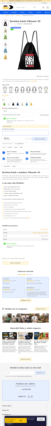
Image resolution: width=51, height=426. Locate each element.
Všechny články (25, 359)
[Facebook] (29, 397)
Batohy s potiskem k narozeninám (40, 232)
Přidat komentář (15, 263)
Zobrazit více (25, 300)
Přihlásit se (40, 372)
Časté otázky (9, 3)
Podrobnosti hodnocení (28, 23)
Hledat (34, 7)
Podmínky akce (10, 122)
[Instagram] (32, 397)
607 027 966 (44, 7)
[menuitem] (6, 12)
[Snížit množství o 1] (26, 139)
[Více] (47, 12)
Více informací (34, 81)
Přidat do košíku (40, 139)
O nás (3, 3)
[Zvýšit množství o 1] (31, 139)
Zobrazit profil (41, 309)
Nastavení (9, 424)
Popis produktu (7, 166)
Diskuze (14, 166)
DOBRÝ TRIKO (20, 143)
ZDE (29, 218)
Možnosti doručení (45, 115)
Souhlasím (40, 419)
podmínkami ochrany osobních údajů (24, 376)
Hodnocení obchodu (25, 271)
